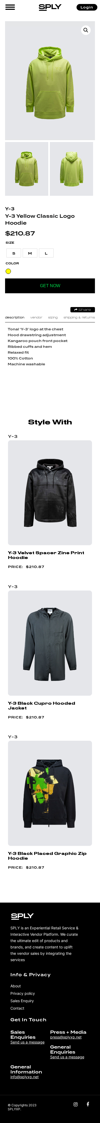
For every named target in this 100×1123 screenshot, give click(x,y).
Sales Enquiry (22, 1000)
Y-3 (9, 208)
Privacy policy (22, 993)
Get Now (50, 285)
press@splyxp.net (66, 1037)
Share (84, 310)
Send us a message (27, 1042)
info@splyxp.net (24, 1077)
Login (87, 7)
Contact (17, 1008)
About (15, 986)
